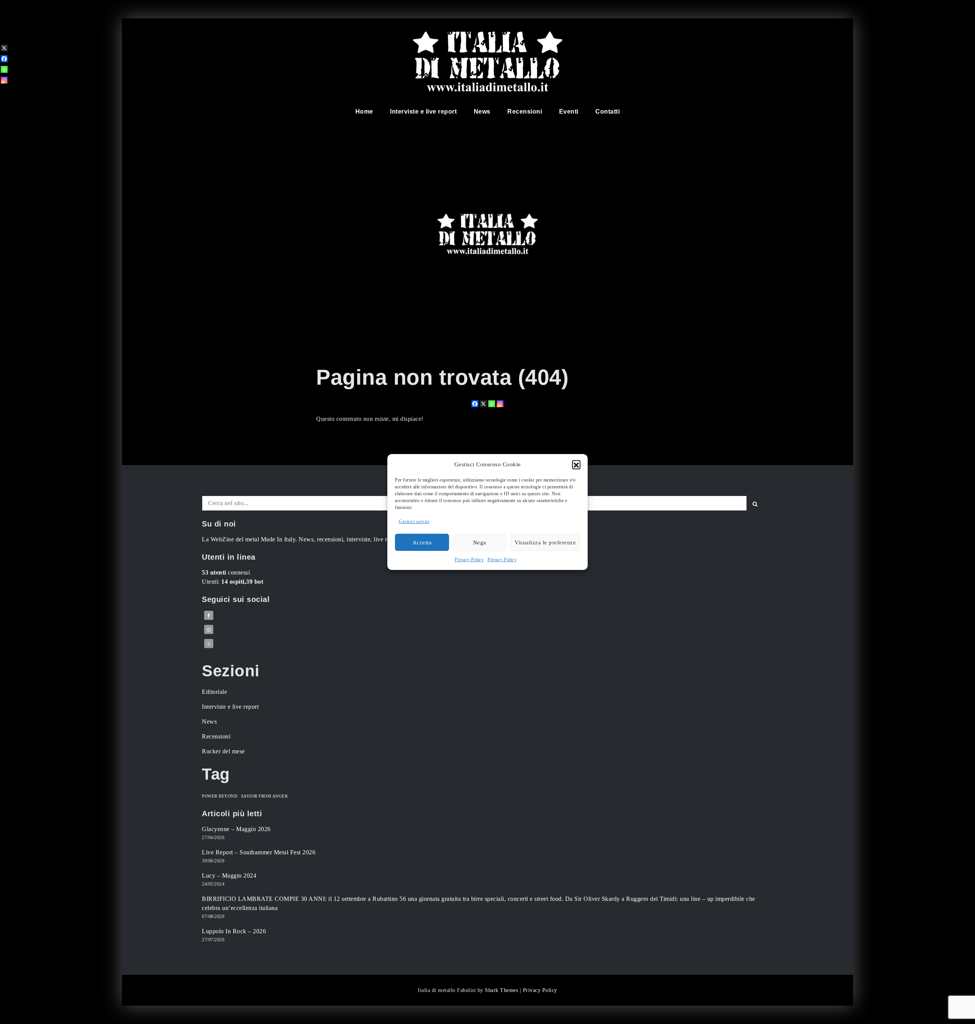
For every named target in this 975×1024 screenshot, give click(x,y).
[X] (483, 403)
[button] (576, 464)
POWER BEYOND (219, 796)
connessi (226, 572)
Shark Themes (502, 990)
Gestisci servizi (414, 521)
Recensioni (524, 111)
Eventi (569, 111)
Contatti (607, 111)
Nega (479, 542)
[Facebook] (475, 403)
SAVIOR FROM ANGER (264, 796)
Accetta (422, 542)
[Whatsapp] (491, 403)
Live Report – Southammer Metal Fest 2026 (258, 852)
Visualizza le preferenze (545, 542)
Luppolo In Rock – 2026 (234, 931)
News (482, 111)
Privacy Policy (469, 559)
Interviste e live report (423, 111)
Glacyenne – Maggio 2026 (236, 829)
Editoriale (214, 692)
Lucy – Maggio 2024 (229, 875)
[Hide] (3, 92)
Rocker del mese (223, 751)
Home (364, 111)
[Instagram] (500, 403)
